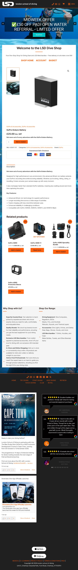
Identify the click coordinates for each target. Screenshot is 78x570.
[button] (39, 23)
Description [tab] (10, 167)
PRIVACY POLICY (37, 561)
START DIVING (37, 380)
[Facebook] (41, 377)
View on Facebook (25, 469)
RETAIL (50, 383)
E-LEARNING (24, 561)
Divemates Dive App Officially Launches (16, 504)
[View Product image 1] (13, 74)
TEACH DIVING (30, 383)
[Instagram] (44, 377)
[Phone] (53, 4)
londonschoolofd (19, 463)
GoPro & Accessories (13, 127)
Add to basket (21, 142)
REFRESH (63, 380)
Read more (37, 250)
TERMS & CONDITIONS (52, 561)
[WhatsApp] (59, 4)
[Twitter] (50, 377)
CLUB (42, 383)
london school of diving (26, 4)
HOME (14, 380)
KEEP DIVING (51, 380)
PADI (63, 561)
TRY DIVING (24, 380)
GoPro (61, 147)
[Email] (56, 4)
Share (33, 469)
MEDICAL (15, 561)
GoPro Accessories (28, 127)
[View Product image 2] (13, 88)
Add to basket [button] (16, 250)
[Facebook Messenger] (37, 377)
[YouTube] (47, 377)
